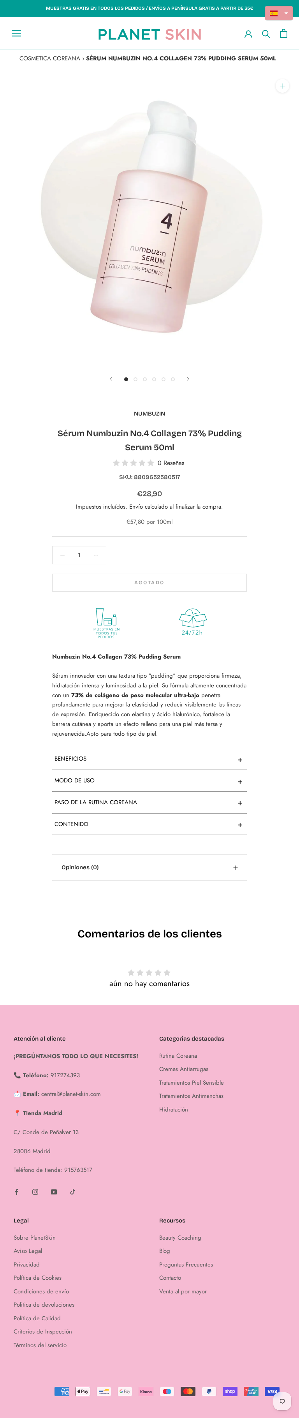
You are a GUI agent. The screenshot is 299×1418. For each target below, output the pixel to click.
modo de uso (149, 781)
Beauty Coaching (180, 1237)
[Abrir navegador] (16, 33)
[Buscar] (266, 33)
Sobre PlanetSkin (35, 1237)
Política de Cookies (38, 1278)
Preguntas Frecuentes (186, 1264)
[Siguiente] (188, 378)
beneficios (149, 759)
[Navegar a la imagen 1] (126, 379)
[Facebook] (16, 1191)
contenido (149, 824)
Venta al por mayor (183, 1291)
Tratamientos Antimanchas (191, 1096)
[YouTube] (54, 1191)
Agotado (149, 583)
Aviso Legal (28, 1251)
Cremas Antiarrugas (183, 1069)
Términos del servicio (40, 1345)
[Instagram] (35, 1191)
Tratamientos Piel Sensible (191, 1082)
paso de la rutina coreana (149, 802)
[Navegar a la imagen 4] (154, 379)
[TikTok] (73, 1191)
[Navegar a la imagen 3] (145, 379)
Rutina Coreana (178, 1056)
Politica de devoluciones (44, 1304)
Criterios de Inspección (43, 1331)
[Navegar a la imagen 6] (173, 379)
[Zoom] (282, 86)
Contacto (170, 1278)
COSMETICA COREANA (49, 58)
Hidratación (173, 1109)
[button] (279, 13)
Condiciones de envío (41, 1291)
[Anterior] (111, 378)
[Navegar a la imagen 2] (135, 379)
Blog (164, 1251)
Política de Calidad (37, 1318)
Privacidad (27, 1264)
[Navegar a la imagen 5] (163, 379)
